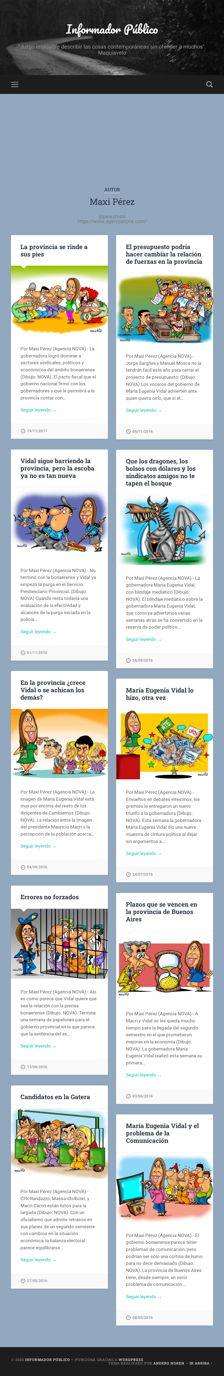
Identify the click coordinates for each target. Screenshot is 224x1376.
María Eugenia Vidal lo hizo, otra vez (160, 694)
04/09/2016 (37, 867)
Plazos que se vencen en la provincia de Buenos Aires (161, 911)
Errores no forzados (49, 897)
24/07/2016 (142, 874)
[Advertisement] (112, 135)
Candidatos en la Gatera (55, 1097)
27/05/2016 (37, 1281)
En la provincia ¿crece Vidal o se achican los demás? (53, 689)
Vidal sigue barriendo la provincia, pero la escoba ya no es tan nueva (57, 468)
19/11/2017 (37, 431)
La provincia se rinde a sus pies (54, 250)
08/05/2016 (142, 1317)
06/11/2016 (142, 431)
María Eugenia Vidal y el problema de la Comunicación (162, 1132)
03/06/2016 (142, 1096)
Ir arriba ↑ (201, 1363)
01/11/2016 (37, 652)
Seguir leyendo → (38, 410)
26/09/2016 (142, 660)
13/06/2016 (37, 1067)
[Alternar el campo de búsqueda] (209, 84)
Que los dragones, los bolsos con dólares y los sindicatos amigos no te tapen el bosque (161, 472)
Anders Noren (168, 1363)
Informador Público (112, 29)
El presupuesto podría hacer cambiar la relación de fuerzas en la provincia (164, 253)
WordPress (131, 1359)
